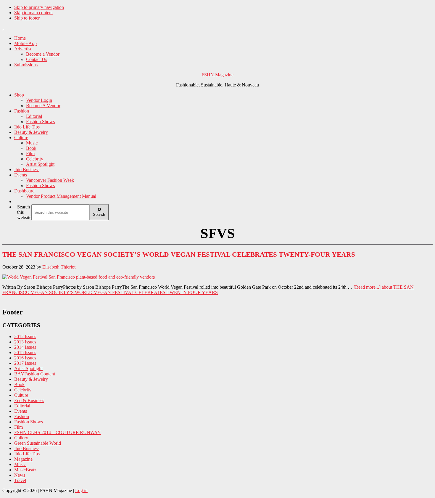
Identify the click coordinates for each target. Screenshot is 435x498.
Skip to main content (33, 12)
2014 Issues (25, 347)
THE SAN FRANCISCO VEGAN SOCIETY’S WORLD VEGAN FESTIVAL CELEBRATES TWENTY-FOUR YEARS (178, 254)
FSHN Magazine (217, 74)
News (19, 475)
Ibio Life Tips (27, 453)
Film (18, 427)
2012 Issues (25, 336)
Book (19, 384)
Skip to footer (27, 17)
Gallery (21, 437)
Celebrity (22, 389)
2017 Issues (25, 363)
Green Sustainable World (37, 443)
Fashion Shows (28, 421)
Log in (81, 490)
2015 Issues (25, 352)
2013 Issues (25, 341)
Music (20, 464)
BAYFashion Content (34, 373)
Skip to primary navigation (39, 7)
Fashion (21, 416)
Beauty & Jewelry (31, 379)
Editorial (22, 405)
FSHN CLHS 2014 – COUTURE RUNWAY (57, 432)
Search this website (24, 212)
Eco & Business (29, 400)
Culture (21, 395)
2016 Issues (25, 357)
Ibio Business (26, 448)
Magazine (23, 459)
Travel (20, 480)
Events (20, 411)
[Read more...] (208, 290)
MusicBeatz (25, 469)
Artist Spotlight (28, 368)
